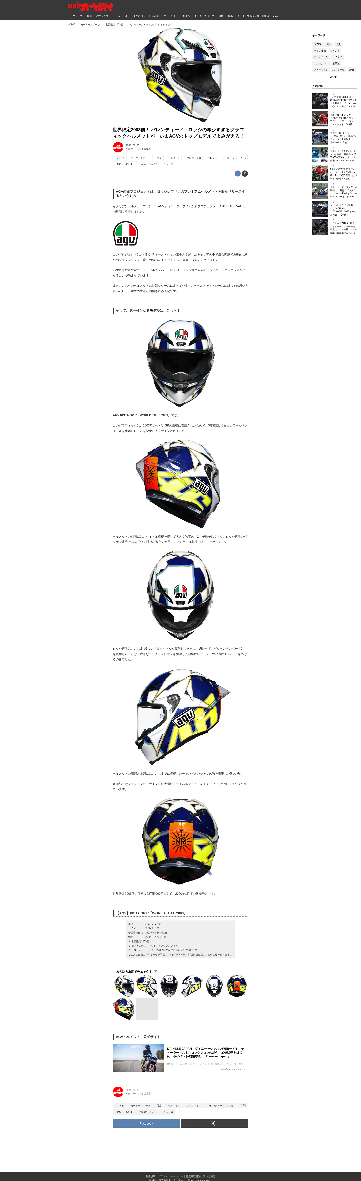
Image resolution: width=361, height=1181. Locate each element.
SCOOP (318, 44)
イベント (335, 50)
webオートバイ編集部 (139, 148)
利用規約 (150, 1176)
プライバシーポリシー (171, 1176)
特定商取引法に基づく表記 (200, 1176)
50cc (351, 69)
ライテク (337, 57)
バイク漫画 (320, 50)
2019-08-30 (133, 145)
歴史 (338, 44)
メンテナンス (321, 63)
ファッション (321, 69)
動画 (329, 44)
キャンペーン (321, 57)
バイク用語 (338, 69)
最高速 (336, 63)
